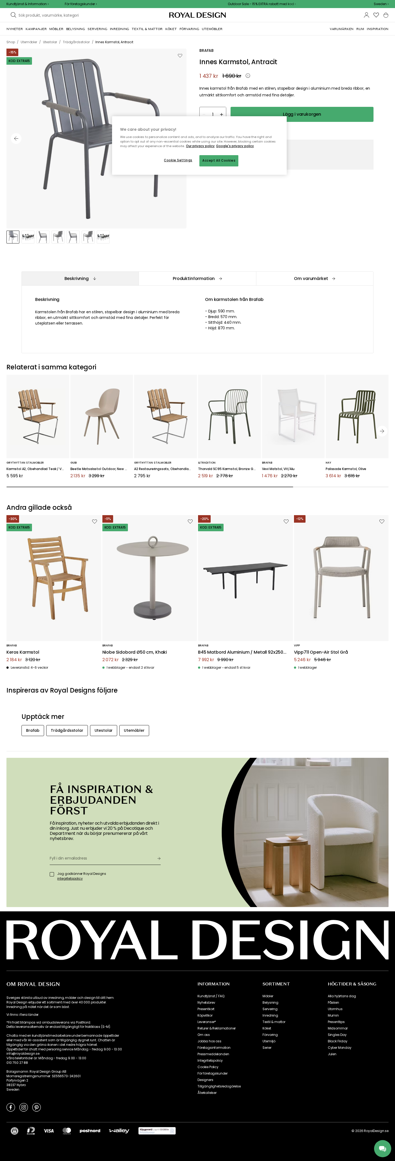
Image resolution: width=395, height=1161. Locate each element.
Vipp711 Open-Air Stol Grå (321, 652)
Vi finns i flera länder (22, 1015)
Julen (332, 1054)
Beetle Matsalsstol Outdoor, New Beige (101, 469)
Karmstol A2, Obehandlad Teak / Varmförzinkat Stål (37, 469)
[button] (381, 4)
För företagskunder (213, 1073)
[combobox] (381, 4)
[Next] (382, 431)
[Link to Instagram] (23, 1107)
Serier (267, 1047)
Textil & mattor (274, 1022)
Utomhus (335, 1009)
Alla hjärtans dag (342, 996)
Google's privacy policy (235, 146)
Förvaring (270, 1034)
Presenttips (336, 1022)
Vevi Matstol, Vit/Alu (278, 469)
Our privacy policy (200, 146)
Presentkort (206, 1009)
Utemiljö (269, 1041)
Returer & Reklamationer (217, 1028)
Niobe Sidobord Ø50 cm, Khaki (134, 652)
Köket (267, 1028)
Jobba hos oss (209, 1041)
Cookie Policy (208, 1067)
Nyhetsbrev (206, 1002)
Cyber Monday (339, 1047)
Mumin (333, 1015)
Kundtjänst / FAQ (211, 996)
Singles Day (337, 1034)
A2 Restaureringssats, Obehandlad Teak (165, 469)
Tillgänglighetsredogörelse (219, 1086)
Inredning (270, 1015)
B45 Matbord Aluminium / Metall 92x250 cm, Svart (240, 652)
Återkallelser (207, 1092)
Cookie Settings (178, 160)
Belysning (270, 1002)
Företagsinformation (214, 1047)
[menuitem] (14, 29)
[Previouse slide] (16, 138)
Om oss (204, 1034)
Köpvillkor (205, 1015)
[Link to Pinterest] (36, 1107)
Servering (270, 1009)
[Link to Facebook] (10, 1107)
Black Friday (337, 1041)
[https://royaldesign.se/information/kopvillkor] (157, 1131)
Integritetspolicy (210, 1060)
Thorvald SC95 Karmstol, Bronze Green (229, 469)
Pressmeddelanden (213, 1054)
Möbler (268, 996)
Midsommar (338, 1028)
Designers (205, 1080)
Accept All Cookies (218, 160)
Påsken (333, 1002)
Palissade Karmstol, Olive (346, 469)
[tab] (80, 278)
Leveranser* (207, 1022)
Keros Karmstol (22, 652)
